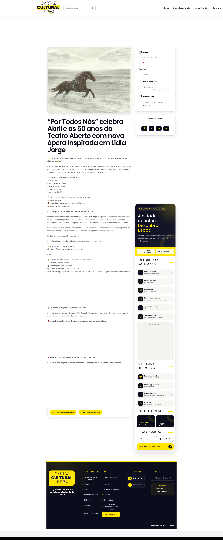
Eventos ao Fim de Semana (156, 102)
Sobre (158, 472)
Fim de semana (166, 251)
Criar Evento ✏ (202, 8)
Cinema (107, 495)
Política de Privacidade (162, 478)
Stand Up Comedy (111, 489)
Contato (217, 8)
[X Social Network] (151, 128)
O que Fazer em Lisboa (159, 525)
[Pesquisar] (93, 8)
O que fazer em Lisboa (95, 472)
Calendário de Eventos (91, 478)
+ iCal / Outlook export (90, 412)
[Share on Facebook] (144, 128)
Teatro (147, 105)
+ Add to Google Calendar (63, 412)
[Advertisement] (111, 26)
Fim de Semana (110, 478)
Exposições (108, 500)
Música (87, 484)
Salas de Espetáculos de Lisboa (111, 507)
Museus (87, 505)
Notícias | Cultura (91, 514)
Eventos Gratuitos (91, 495)
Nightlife (87, 500)
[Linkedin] (159, 128)
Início (166, 8)
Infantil (87, 489)
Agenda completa (147, 251)
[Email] (166, 128)
